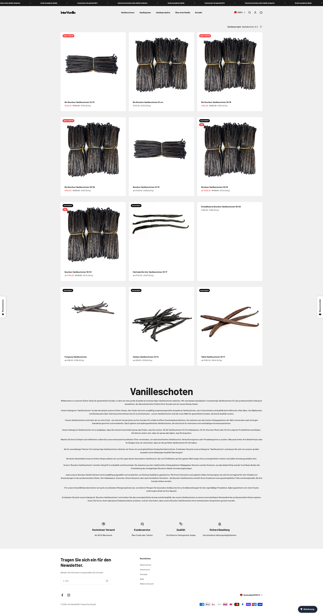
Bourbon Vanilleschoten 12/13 (146, 187)
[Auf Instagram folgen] (68, 595)
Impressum (145, 569)
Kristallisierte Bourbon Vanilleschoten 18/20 (221, 206)
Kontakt (198, 12)
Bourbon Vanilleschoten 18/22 (78, 272)
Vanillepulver (145, 12)
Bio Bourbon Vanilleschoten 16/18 (216, 102)
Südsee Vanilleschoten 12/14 (146, 357)
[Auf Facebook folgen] (62, 595)
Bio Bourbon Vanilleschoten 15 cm (148, 102)
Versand (143, 574)
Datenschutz (145, 565)
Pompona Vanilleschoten (76, 357)
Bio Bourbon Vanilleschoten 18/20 (80, 187)
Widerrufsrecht (147, 583)
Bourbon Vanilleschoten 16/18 (214, 187)
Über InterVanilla (182, 12)
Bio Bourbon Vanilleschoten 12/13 (80, 102)
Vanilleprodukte (163, 12)
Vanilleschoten (127, 12)
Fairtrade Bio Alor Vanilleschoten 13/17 (150, 272)
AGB (142, 579)
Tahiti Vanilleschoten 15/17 (213, 357)
